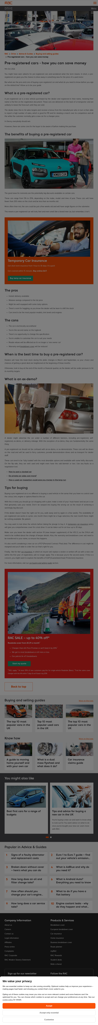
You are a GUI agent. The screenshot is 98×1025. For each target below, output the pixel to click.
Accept (49, 1006)
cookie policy (8, 1000)
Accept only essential (49, 1013)
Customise (49, 1019)
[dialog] (49, 1000)
